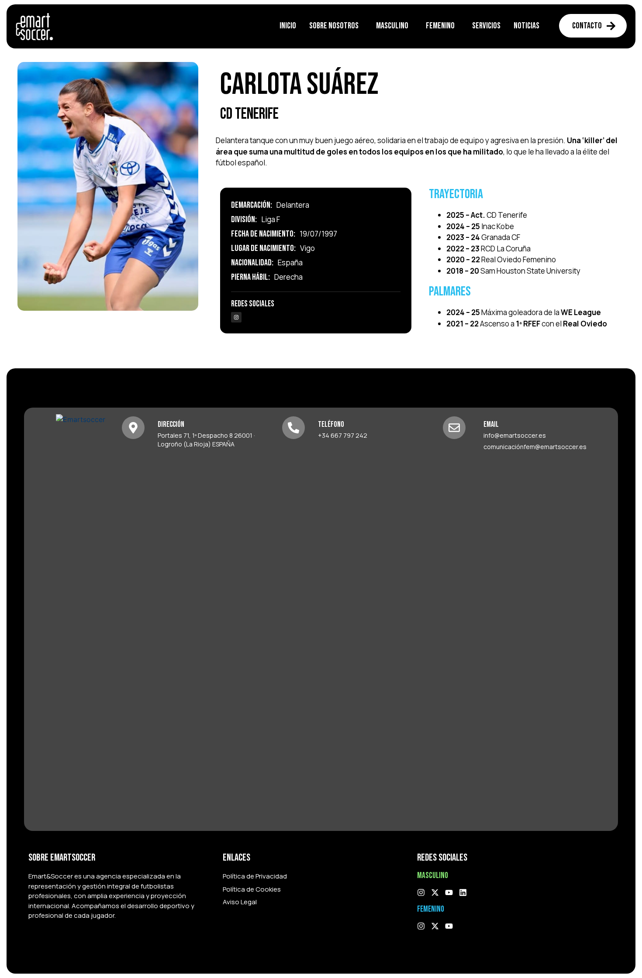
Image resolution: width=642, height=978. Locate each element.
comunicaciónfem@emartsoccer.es (535, 447)
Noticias (526, 26)
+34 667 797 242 (342, 435)
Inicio (288, 26)
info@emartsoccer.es (514, 435)
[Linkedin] (463, 892)
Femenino (440, 26)
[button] (336, 26)
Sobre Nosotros (334, 26)
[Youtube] (449, 892)
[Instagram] (236, 317)
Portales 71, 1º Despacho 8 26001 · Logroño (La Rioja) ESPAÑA (206, 439)
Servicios (486, 26)
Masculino (392, 26)
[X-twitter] (435, 892)
